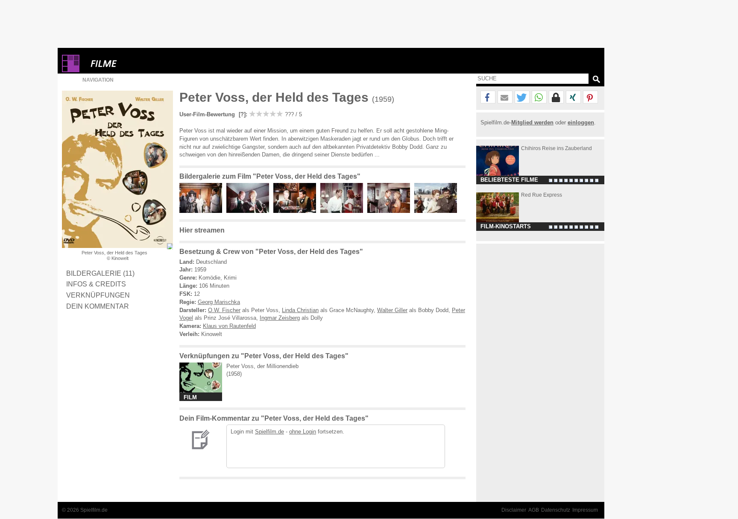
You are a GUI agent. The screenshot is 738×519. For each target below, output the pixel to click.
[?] (241, 114)
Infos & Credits (96, 284)
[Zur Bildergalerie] (170, 246)
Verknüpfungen (98, 295)
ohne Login (302, 431)
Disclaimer (513, 510)
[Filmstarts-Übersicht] (134, 63)
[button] (488, 97)
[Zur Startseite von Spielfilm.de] (70, 70)
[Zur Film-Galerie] (202, 211)
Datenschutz (555, 510)
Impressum (585, 510)
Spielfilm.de (269, 431)
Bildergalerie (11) (100, 273)
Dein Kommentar (97, 306)
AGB (533, 510)
